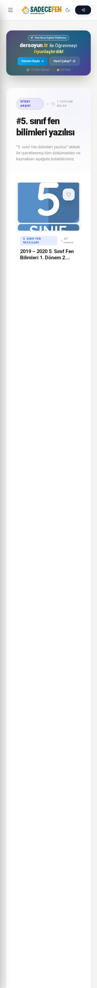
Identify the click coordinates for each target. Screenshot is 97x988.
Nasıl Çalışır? (62, 61)
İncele (42, 221)
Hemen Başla (31, 61)
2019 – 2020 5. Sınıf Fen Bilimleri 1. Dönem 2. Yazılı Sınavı (47, 257)
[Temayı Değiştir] (67, 9)
